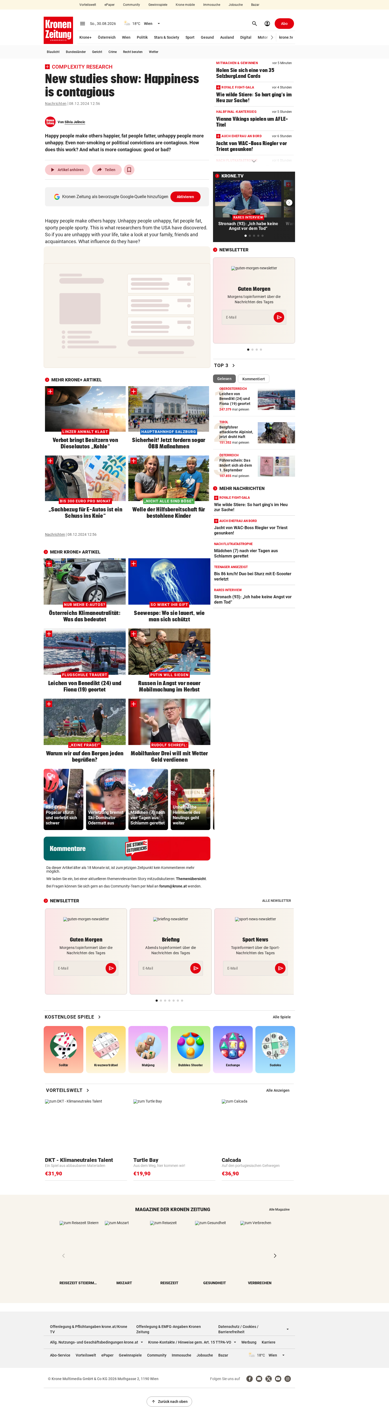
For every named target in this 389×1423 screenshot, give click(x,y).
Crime (112, 52)
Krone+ (85, 37)
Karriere (268, 1342)
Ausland (227, 37)
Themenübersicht (191, 879)
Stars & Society (166, 37)
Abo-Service (60, 1355)
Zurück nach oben (169, 1401)
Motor (263, 37)
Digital (245, 37)
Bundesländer (76, 52)
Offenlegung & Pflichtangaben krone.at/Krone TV (88, 1329)
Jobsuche (236, 5)
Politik (142, 37)
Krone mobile (185, 5)
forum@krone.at (173, 886)
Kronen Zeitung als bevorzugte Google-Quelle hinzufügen (128, 196)
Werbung (248, 1342)
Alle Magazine (279, 1209)
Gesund (207, 37)
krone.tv (286, 37)
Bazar (255, 5)
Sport (190, 37)
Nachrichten (56, 103)
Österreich (107, 37)
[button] (272, 37)
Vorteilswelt (87, 5)
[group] (63, 799)
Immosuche (211, 5)
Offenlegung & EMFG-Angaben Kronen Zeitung (168, 1329)
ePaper (110, 5)
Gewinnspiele (157, 5)
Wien (126, 37)
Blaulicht (53, 52)
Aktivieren (185, 197)
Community (131, 5)
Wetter (153, 52)
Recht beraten (133, 52)
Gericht (97, 52)
